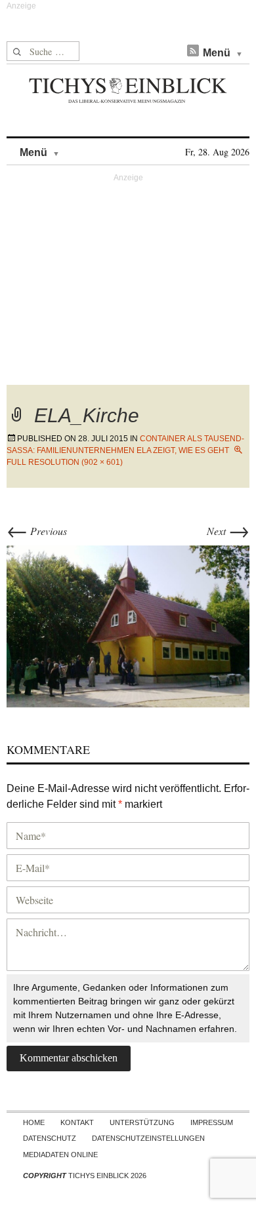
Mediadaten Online (60, 1154)
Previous (37, 531)
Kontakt (77, 1122)
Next (228, 531)
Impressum (211, 1122)
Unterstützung (142, 1122)
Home (34, 1122)
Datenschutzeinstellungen (148, 1138)
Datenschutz (49, 1138)
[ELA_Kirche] (128, 624)
